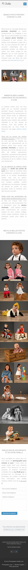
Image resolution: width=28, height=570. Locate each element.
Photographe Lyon (7, 564)
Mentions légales (19, 564)
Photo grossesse (14, 566)
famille (16, 60)
